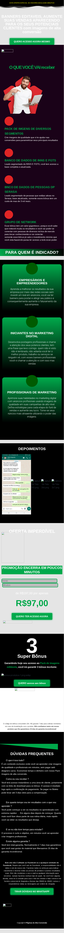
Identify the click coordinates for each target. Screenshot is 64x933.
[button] (32, 516)
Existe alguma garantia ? (18, 841)
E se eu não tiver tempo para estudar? (24, 829)
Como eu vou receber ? (17, 779)
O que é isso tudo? (15, 760)
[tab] (31, 797)
